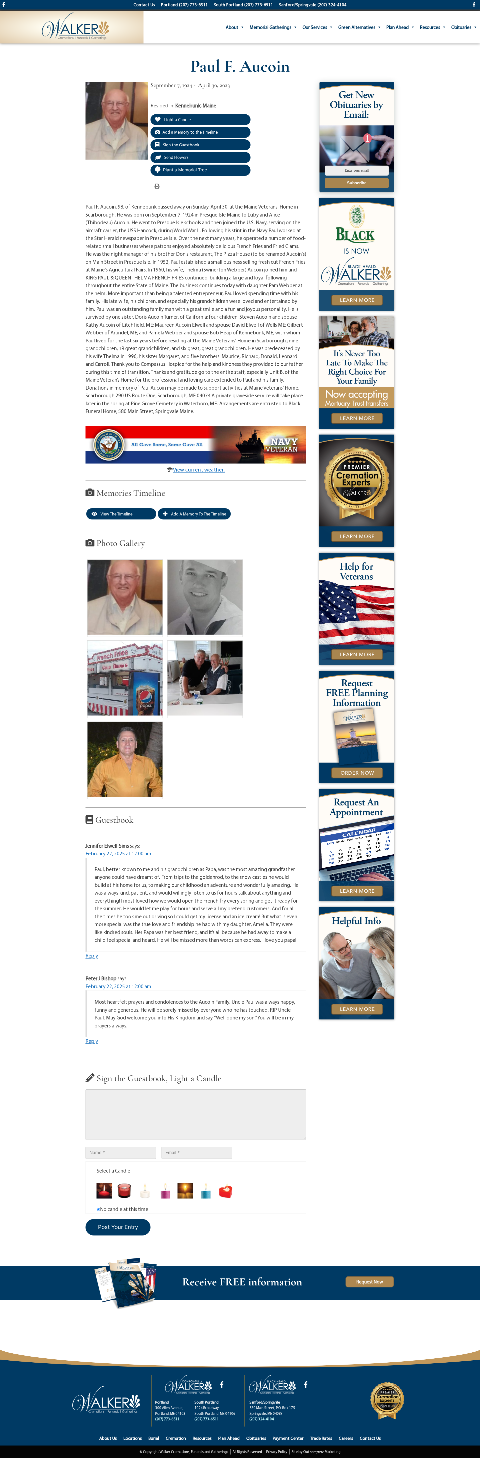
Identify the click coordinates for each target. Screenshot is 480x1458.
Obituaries (461, 27)
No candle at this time (124, 1209)
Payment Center (288, 1438)
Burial (153, 1438)
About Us (108, 1438)
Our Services (314, 27)
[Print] (157, 186)
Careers (346, 1438)
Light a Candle (177, 119)
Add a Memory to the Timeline (190, 132)
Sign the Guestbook (180, 144)
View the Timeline (116, 513)
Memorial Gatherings (270, 27)
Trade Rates (321, 1438)
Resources (430, 27)
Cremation (176, 1438)
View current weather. (199, 469)
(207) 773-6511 (167, 1419)
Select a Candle (113, 1170)
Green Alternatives (356, 27)
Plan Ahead (397, 27)
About (232, 27)
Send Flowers (175, 157)
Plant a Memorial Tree (185, 169)
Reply (92, 955)
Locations (133, 1438)
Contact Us (370, 1438)
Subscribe (356, 183)
